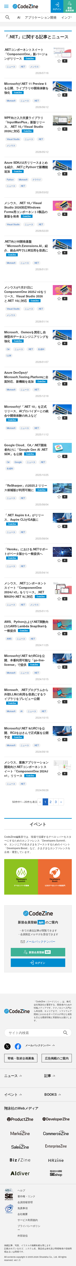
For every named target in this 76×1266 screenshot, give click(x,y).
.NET (22, 66)
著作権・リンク (26, 1196)
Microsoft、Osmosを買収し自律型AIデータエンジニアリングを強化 (26, 336)
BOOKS (50, 1094)
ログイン (40, 963)
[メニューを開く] (6, 6)
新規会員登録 (39, 952)
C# (8, 349)
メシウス (34, 66)
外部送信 (23, 1235)
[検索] (7, 17)
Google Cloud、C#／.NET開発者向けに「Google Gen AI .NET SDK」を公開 (26, 449)
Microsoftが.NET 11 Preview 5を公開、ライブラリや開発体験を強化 (26, 88)
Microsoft (11, 100)
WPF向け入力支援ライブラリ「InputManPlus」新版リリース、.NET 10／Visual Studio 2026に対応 (24, 124)
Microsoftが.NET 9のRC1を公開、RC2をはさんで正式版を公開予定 (26, 732)
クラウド (37, 179)
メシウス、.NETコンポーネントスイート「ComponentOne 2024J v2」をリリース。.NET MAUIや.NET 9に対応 (25, 590)
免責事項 (23, 1208)
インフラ (67, 17)
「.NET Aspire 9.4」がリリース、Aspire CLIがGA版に (24, 519)
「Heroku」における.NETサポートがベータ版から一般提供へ (26, 553)
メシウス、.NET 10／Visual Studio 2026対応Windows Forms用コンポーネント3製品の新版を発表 (26, 209)
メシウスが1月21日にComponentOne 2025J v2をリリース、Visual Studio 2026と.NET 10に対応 (25, 294)
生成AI (41, 349)
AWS (9, 638)
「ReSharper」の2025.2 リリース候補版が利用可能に (25, 487)
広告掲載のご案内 (57, 1058)
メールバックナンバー (40, 941)
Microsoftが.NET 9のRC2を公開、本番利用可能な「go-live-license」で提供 (24, 660)
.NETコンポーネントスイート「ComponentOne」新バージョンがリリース (26, 53)
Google (18, 462)
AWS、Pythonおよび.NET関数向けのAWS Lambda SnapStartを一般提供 (26, 626)
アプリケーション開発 (41, 17)
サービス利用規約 (28, 1220)
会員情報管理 (25, 1202)
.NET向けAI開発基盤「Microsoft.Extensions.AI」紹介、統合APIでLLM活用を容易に (26, 247)
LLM (9, 355)
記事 (47, 1075)
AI (18, 17)
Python (10, 179)
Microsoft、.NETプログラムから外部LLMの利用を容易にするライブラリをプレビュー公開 (26, 696)
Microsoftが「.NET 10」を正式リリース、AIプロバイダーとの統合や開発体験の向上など (26, 412)
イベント (11, 1094)
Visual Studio (13, 139)
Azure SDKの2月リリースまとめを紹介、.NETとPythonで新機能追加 (26, 166)
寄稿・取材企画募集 (21, 1058)
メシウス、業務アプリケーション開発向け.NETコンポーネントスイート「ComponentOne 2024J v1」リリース (26, 769)
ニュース (11, 66)
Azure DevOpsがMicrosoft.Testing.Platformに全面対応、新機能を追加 (26, 376)
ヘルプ (21, 1190)
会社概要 (23, 1214)
